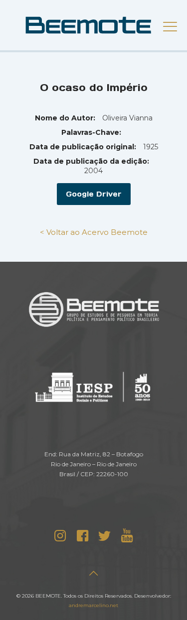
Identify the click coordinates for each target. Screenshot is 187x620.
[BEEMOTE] (93, 25)
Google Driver (94, 194)
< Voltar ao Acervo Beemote (94, 232)
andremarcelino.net (93, 605)
